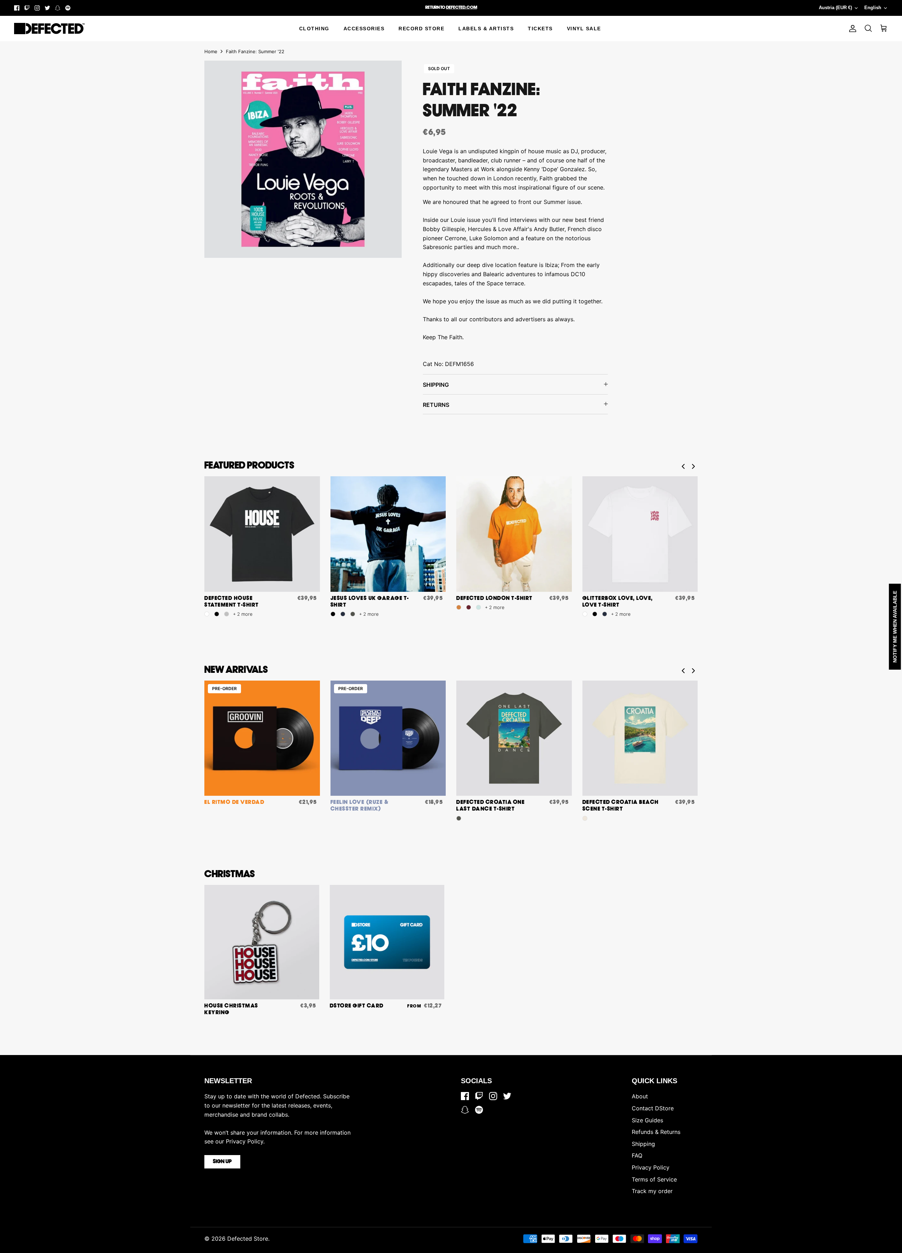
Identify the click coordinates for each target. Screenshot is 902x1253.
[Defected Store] (49, 28)
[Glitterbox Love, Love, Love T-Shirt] (640, 534)
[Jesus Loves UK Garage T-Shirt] (388, 534)
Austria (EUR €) (835, 7)
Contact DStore (653, 1108)
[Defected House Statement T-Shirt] (262, 534)
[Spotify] (67, 8)
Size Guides (647, 1120)
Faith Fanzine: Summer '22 (255, 51)
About (640, 1096)
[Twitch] (27, 8)
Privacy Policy (650, 1167)
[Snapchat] (57, 8)
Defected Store (247, 1238)
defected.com (461, 8)
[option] (303, 159)
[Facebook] (16, 8)
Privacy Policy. (245, 1141)
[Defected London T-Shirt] (514, 534)
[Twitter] (47, 8)
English (872, 7)
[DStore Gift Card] (387, 942)
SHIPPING (436, 384)
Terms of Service (654, 1179)
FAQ (637, 1155)
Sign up (222, 1161)
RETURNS (436, 404)
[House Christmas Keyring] (261, 942)
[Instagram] (37, 8)
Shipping (643, 1143)
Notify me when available (895, 627)
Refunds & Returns (656, 1131)
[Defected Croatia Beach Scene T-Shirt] (640, 738)
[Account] (851, 28)
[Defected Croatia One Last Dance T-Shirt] (514, 738)
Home (210, 51)
